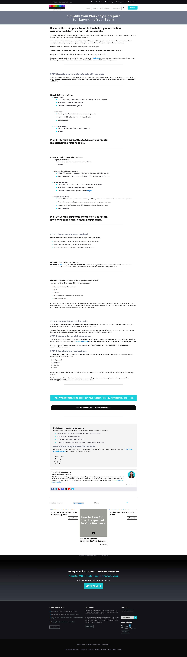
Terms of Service (112, 649)
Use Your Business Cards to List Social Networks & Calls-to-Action (67, 618)
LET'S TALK (92, 586)
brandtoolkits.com (130, 484)
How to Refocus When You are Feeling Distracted (65, 614)
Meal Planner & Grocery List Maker (121, 513)
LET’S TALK (89, 626)
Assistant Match (82, 341)
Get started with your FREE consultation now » (93, 408)
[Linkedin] (55, 489)
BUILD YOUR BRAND (127, 611)
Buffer (89, 191)
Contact (120, 649)
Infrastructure (79, 503)
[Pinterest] (59, 489)
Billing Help (83, 649)
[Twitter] (66, 489)
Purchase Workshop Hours (72, 649)
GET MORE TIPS (54, 627)
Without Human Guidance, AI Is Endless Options (64, 513)
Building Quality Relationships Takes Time (63, 622)
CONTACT (125, 632)
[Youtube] (69, 489)
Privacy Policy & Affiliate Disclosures (97, 649)
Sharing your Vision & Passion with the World (64, 611)
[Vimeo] (72, 489)
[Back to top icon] (180, 654)
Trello (61, 265)
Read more (74, 518)
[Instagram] (62, 489)
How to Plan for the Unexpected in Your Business (93, 540)
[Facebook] (52, 489)
